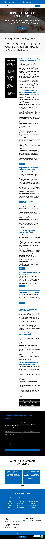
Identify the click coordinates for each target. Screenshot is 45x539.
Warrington (10, 497)
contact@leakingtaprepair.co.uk (16, 427)
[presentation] (22, 484)
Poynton (9, 505)
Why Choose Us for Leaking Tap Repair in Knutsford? (11, 71)
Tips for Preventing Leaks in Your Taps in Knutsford (11, 93)
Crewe (8, 507)
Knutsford (33, 499)
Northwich (21, 499)
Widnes (32, 497)
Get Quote (37, 5)
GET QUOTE (22, 28)
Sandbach (33, 503)
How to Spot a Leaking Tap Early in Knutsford (11, 86)
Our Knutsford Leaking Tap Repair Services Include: (10, 68)
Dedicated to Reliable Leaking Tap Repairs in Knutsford (11, 64)
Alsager (9, 509)
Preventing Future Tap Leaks (10, 84)
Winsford (9, 501)
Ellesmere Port (34, 501)
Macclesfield (34, 505)
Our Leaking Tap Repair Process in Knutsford (10, 77)
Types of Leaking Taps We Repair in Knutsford (10, 90)
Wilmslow (9, 503)
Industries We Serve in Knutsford (11, 74)
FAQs (8, 95)
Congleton (21, 507)
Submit (22, 450)
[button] (21, 485)
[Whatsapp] (41, 536)
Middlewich (21, 501)
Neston (20, 505)
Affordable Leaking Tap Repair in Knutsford (10, 80)
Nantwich (33, 507)
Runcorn (9, 499)
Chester (21, 503)
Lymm (20, 497)
